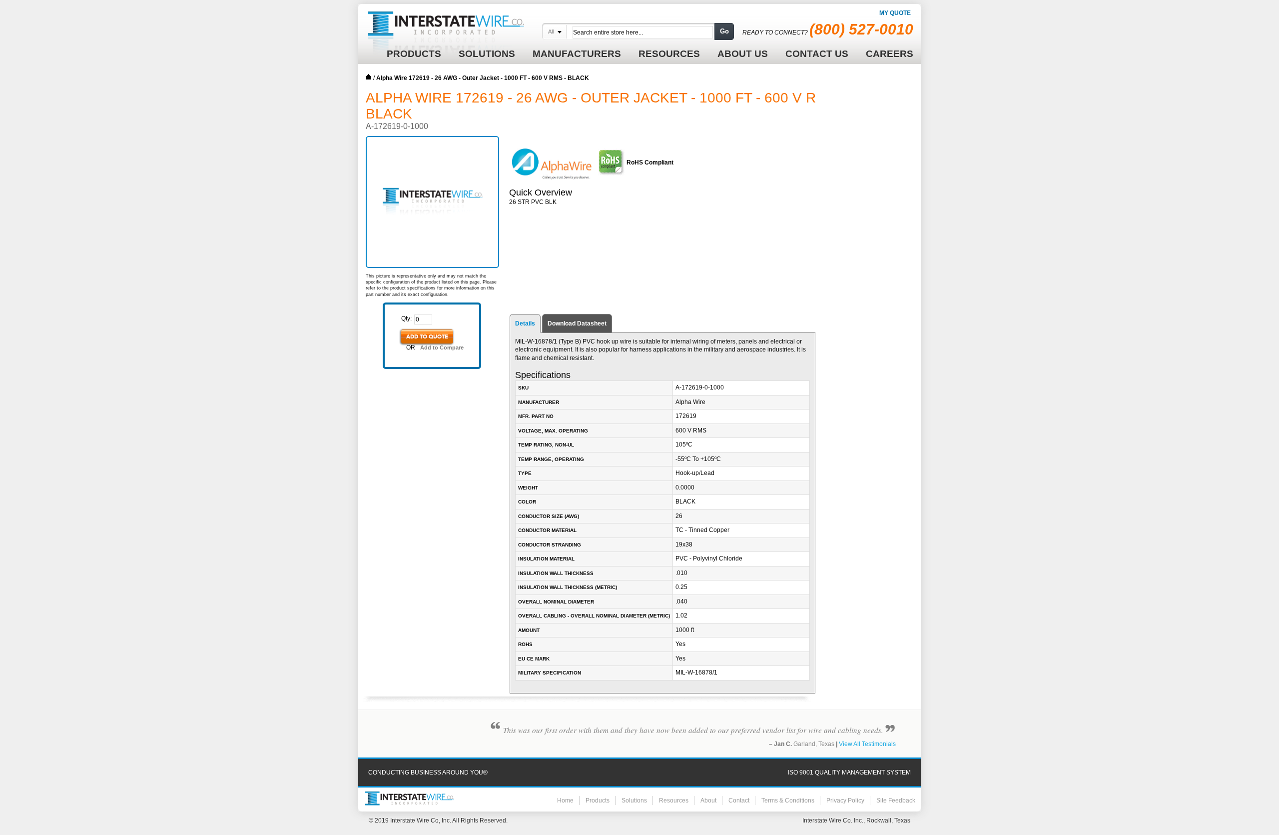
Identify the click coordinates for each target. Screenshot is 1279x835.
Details (525, 323)
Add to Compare (442, 347)
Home (369, 77)
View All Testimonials (867, 744)
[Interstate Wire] (409, 799)
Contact (738, 800)
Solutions (634, 800)
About (708, 800)
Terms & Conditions (787, 800)
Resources (673, 800)
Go (724, 31)
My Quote (895, 13)
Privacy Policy (845, 800)
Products (598, 800)
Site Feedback (895, 800)
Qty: (406, 318)
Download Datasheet (577, 323)
